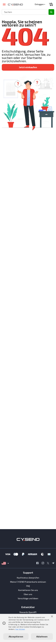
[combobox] (24, 12)
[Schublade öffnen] (4, 4)
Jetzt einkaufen (28, 67)
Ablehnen (41, 636)
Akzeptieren (16, 636)
